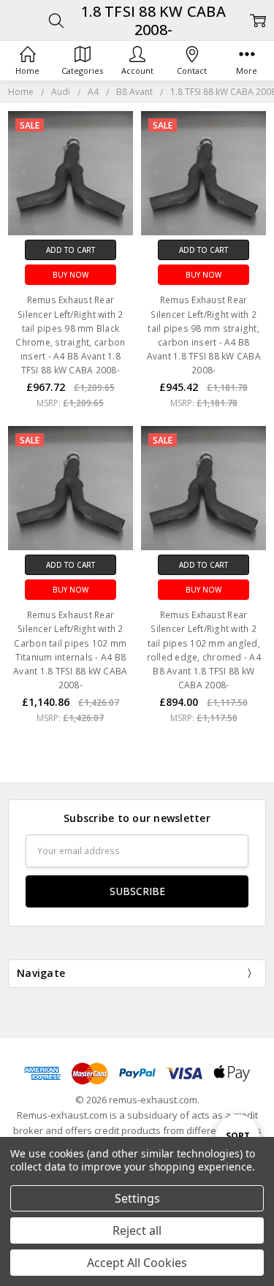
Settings (137, 1198)
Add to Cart (70, 250)
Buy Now (70, 275)
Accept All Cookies (137, 1263)
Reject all (137, 1230)
